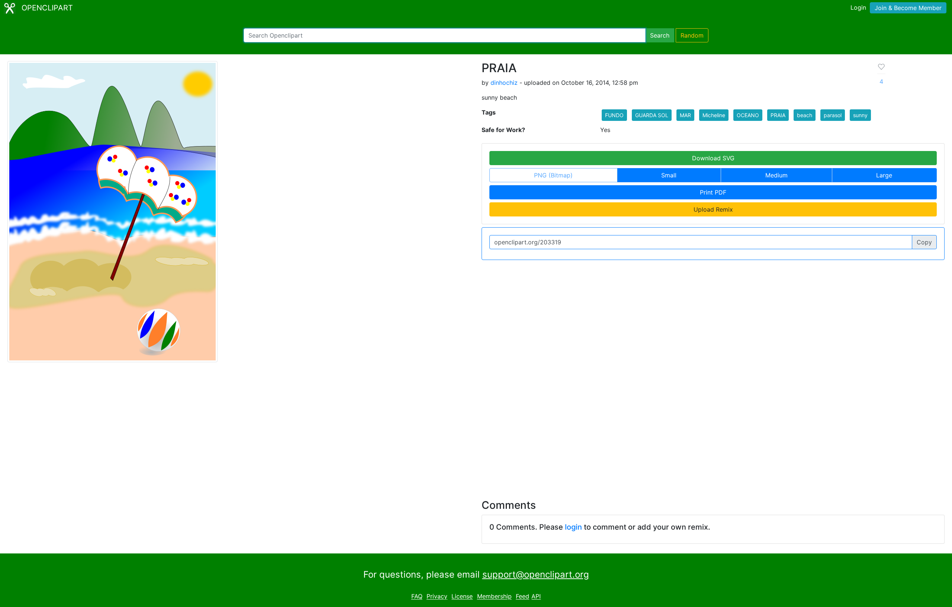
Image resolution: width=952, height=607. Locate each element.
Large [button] (884, 175)
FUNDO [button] (614, 115)
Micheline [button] (713, 115)
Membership (494, 596)
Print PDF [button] (713, 192)
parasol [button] (833, 115)
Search (659, 35)
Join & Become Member (908, 8)
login (573, 527)
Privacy (437, 596)
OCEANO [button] (748, 115)
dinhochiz (504, 82)
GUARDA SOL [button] (651, 115)
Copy (924, 242)
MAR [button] (685, 115)
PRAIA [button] (778, 115)
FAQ (416, 596)
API (536, 596)
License (462, 596)
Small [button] (668, 175)
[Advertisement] (476, 426)
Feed (522, 596)
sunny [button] (860, 115)
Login (858, 7)
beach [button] (804, 115)
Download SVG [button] (713, 158)
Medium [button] (776, 175)
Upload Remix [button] (713, 209)
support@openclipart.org (535, 574)
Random (692, 35)
